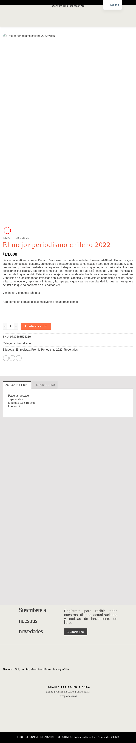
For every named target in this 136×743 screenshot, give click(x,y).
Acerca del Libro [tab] (16, 385)
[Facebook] (5, 673)
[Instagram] (10, 673)
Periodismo (22, 238)
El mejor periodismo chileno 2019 (66, 592)
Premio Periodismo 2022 (47, 349)
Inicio (6, 238)
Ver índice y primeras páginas (21, 292)
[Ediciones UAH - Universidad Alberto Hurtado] (68, 17)
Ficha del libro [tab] (45, 385)
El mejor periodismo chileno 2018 (111, 506)
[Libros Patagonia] (48, 310)
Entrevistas (23, 349)
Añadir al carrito (36, 326)
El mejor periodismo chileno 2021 (21, 506)
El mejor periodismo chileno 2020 (66, 506)
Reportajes (71, 349)
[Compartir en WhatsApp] (6, 358)
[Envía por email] (19, 358)
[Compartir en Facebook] (12, 358)
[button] (5, 17)
